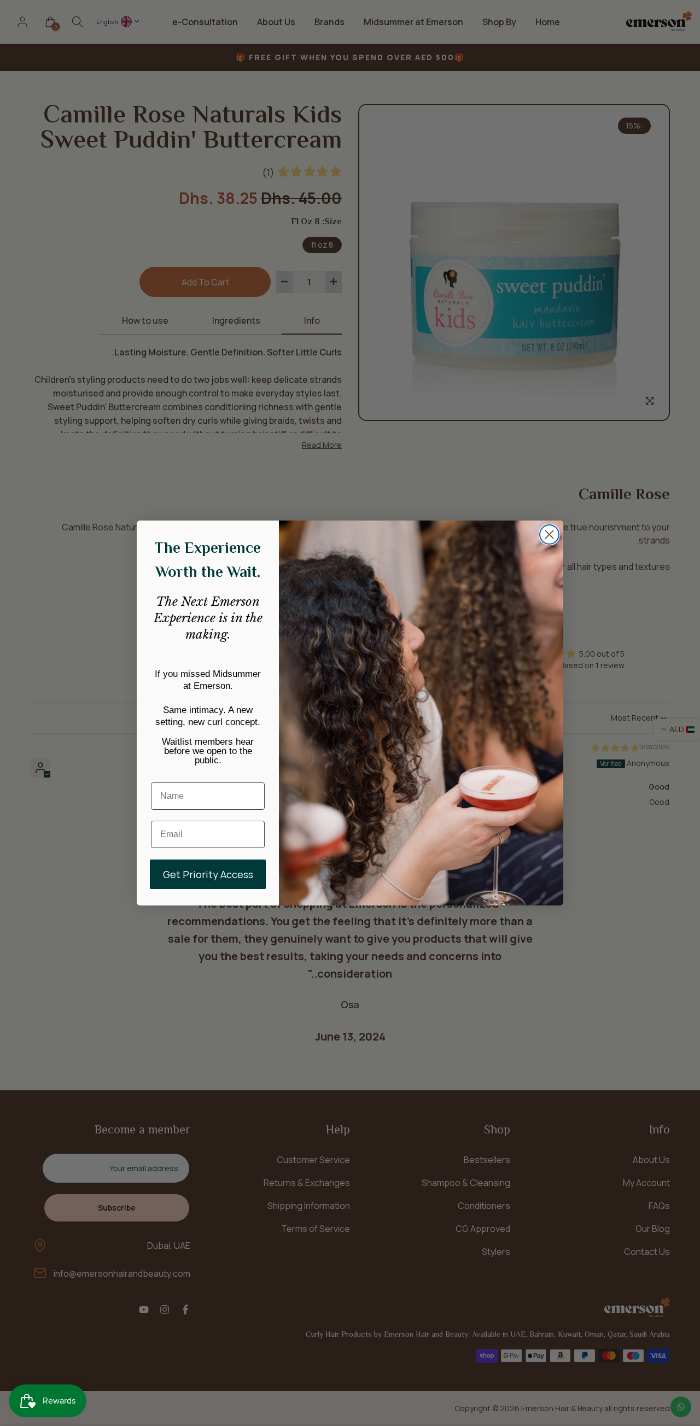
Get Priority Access (208, 874)
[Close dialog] (549, 534)
